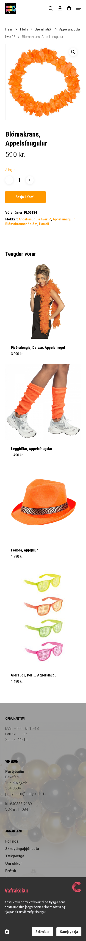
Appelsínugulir (64, 219)
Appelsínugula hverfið (35, 219)
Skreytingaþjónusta (22, 849)
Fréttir (11, 871)
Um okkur (13, 863)
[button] (78, 8)
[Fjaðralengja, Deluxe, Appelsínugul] (43, 300)
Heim (9, 29)
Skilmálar (43, 931)
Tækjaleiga (14, 856)
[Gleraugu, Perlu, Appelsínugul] (43, 616)
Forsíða (12, 841)
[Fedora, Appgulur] (43, 503)
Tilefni (23, 29)
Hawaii (44, 224)
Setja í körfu (25, 197)
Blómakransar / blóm (21, 224)
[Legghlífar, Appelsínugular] (43, 402)
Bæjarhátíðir (44, 29)
